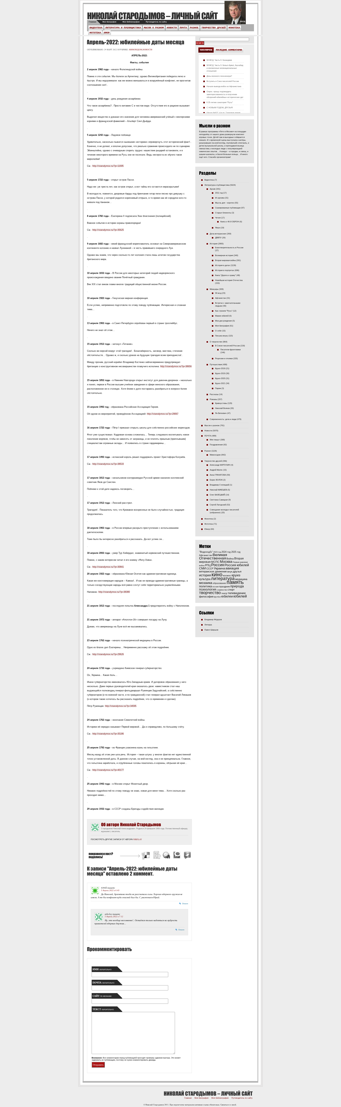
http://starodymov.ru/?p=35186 (108, 733)
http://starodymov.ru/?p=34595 (120, 706)
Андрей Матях (216, 470)
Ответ (185, 903)
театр (224, 593)
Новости (172, 27)
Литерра (208, 625)
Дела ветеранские (218, 234)
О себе (218, 331)
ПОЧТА (183, 27)
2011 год (219, 193)
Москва (226, 562)
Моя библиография (131, 22)
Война (230, 558)
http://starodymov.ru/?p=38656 (176, 366)
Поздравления (216, 445)
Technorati (177, 855)
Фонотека (234, 27)
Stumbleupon (166, 855)
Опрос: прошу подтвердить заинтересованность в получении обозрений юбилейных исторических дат (225, 94)
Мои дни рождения (223, 321)
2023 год (217, 552)
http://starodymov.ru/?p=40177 (108, 770)
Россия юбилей (236, 565)
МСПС (215, 561)
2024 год (226, 552)
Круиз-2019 (220, 373)
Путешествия (216, 364)
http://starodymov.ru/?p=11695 (108, 166)
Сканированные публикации (227, 208)
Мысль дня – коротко (224, 203)
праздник (224, 586)
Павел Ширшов (211, 630)
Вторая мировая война (225, 260)
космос (227, 575)
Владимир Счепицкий (219, 485)
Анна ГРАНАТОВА (218, 475)
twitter (235, 14)
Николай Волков (222, 408)
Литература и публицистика (123, 27)
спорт (231, 589)
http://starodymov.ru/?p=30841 (108, 566)
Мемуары (214, 289)
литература (223, 578)
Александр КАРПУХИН (220, 465)
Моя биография (109, 22)
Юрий (104, 887)
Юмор (107, 32)
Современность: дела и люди (223, 419)
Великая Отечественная (213, 556)
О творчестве (216, 342)
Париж (218, 388)
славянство (222, 590)
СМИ (202, 568)
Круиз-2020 (220, 378)
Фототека (95, 32)
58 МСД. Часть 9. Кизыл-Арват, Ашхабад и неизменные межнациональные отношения (225, 68)
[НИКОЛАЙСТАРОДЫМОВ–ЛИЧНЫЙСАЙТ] (152, 15)
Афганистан (220, 298)
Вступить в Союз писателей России (223, 81)
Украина (219, 568)
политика (205, 586)
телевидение (237, 593)
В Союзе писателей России (227, 346)
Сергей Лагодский (218, 505)
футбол (217, 597)
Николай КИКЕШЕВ (218, 490)
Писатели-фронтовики (230, 350)
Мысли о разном (154, 27)
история (205, 575)
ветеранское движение (213, 571)
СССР (209, 568)
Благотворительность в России (229, 247)
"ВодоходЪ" (206, 552)
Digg (156, 855)
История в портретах (224, 270)
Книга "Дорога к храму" (225, 275)
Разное (194, 27)
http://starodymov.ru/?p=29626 (108, 654)
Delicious (146, 855)
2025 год (235, 552)
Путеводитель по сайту (156, 22)
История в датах (222, 265)
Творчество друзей (213, 27)
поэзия (215, 587)
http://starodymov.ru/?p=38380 (114, 592)
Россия (217, 565)
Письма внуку (221, 336)
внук (229, 571)
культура (204, 579)
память (235, 582)
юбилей (240, 596)
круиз (236, 575)
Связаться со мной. (228, 1104)
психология (207, 589)
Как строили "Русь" (223, 311)
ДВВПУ (218, 238)
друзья (237, 571)
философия (206, 596)
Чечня (218, 218)
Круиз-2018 (220, 368)
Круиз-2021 (220, 383)
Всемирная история (224, 255)
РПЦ (208, 565)
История (213, 244)
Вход (242, 21)
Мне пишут (215, 440)
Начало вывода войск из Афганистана (224, 86)
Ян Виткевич (220, 413)
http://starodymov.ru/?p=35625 (108, 230)
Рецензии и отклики (224, 358)
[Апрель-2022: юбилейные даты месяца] (135, 42)
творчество (210, 592)
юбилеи (227, 596)
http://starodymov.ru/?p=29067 (162, 413)
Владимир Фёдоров (213, 619)
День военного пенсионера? (219, 76)
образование (219, 583)
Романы (213, 399)
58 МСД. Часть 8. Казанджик (219, 60)
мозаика (205, 583)
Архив (212, 189)
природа (237, 586)
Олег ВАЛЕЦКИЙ (217, 495)
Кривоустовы (221, 403)
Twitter (187, 855)
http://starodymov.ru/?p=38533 (108, 464)
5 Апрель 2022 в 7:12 (114, 916)
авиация (232, 568)
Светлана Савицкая (219, 500)
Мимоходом (135, 49)
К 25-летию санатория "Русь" (220, 102)
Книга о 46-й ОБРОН (229, 222)
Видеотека (96, 27)
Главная (92, 22)
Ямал (217, 228)
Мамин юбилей (222, 316)
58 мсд (218, 293)
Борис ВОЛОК (216, 480)
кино (217, 574)
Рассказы (214, 394)
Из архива (219, 198)
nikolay (137, 839)
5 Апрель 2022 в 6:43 (110, 890)
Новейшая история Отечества (229, 280)
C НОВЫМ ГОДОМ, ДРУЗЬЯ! (220, 107)
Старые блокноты (223, 213)
